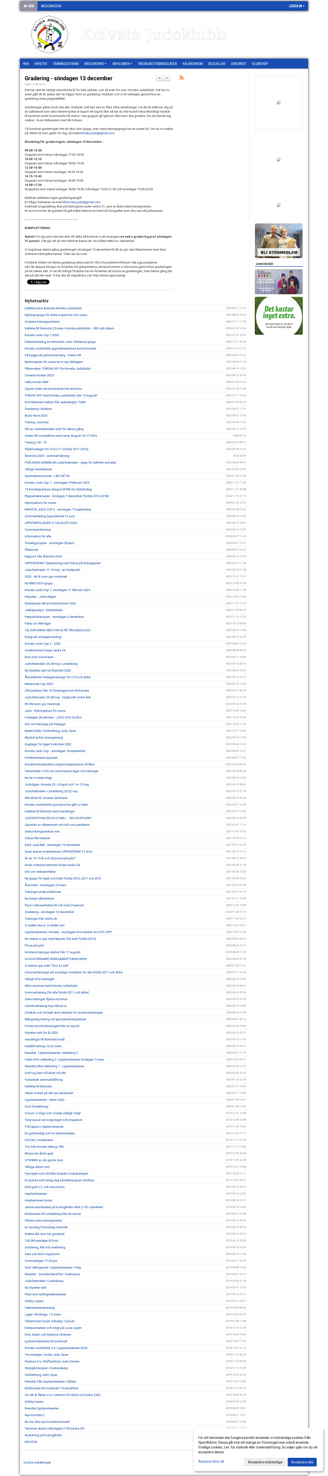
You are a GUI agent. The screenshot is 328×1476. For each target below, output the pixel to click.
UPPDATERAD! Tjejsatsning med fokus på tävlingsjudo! (63, 563)
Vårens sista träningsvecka (43, 1220)
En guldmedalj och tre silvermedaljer (50, 1133)
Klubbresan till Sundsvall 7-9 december (52, 1388)
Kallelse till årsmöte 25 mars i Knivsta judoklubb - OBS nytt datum (69, 328)
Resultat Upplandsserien (42, 1408)
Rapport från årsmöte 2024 (43, 556)
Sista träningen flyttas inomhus (46, 999)
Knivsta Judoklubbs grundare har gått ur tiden (56, 804)
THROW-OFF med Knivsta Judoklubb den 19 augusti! (61, 395)
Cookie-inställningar (37, 1462)
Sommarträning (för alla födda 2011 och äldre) (57, 992)
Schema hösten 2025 (39, 375)
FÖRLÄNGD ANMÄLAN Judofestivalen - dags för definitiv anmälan (70, 462)
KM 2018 (31, 1442)
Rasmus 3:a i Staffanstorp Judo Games (52, 1361)
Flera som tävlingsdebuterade (45, 1294)
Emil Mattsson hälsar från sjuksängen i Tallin (55, 402)
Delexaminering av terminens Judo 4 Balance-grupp (60, 342)
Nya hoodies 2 (35, 1415)
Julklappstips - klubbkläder (44, 610)
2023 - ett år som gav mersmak (46, 576)
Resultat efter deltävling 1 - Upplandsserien (54, 1066)
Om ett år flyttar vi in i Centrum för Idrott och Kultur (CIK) (63, 1395)
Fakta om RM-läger (38, 623)
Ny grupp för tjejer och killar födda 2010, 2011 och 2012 (63, 878)
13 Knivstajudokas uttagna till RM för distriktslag (58, 489)
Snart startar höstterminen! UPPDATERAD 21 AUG (58, 851)
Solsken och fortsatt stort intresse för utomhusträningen (64, 1012)
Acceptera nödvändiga (265, 1462)
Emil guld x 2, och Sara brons (45, 1187)
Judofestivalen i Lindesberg (44, 1281)
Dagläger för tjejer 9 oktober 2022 (48, 744)
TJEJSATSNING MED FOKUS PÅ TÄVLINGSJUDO (58, 630)
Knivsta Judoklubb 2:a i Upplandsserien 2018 (56, 1348)
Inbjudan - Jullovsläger (40, 596)
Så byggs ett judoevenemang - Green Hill (53, 355)
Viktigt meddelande (38, 469)
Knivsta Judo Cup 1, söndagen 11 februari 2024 (57, 590)
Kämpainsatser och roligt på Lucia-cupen (53, 1328)
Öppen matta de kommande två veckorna (53, 389)
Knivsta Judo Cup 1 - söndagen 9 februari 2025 (57, 482)
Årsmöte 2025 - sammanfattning (47, 456)
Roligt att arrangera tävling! (43, 637)
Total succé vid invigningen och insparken (53, 1120)
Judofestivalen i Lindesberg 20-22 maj (51, 791)
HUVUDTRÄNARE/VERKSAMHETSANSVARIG (56, 959)
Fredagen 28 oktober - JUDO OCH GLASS (53, 717)
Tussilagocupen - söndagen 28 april (49, 543)
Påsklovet (31, 549)
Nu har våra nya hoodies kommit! (47, 1422)
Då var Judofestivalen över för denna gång (54, 429)
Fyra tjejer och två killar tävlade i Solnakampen (56, 1173)
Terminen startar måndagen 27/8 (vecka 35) (55, 1428)
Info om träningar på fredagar (45, 724)
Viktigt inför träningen (40, 979)
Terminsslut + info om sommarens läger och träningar (61, 771)
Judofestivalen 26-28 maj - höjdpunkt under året (58, 697)
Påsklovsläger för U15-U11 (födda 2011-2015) (56, 449)
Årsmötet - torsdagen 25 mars (45, 885)
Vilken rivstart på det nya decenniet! (49, 1093)
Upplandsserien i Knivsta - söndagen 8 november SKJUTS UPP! (68, 932)
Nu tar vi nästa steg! (38, 778)
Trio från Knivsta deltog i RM (44, 1147)
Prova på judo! (34, 945)
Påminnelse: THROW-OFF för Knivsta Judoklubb (58, 368)
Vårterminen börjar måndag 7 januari (50, 1321)
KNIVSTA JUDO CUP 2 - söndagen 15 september (58, 509)
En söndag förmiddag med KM (46, 1227)
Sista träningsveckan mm (42, 831)
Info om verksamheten (40, 871)
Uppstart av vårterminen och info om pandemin (57, 825)
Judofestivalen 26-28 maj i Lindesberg (51, 664)
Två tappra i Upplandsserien (44, 1126)
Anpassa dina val (211, 1461)
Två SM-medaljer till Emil (41, 1240)
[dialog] (258, 1449)
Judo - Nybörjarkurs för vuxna (45, 710)
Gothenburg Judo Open (41, 1375)
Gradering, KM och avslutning (45, 1247)
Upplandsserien (36, 1193)
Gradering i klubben (38, 409)
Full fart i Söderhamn (39, 1140)
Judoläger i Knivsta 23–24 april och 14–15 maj (57, 784)
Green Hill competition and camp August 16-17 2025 (61, 435)
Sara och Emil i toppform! (42, 1254)
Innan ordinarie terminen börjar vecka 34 (52, 865)
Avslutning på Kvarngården (43, 1435)
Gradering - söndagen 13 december (69, 78)
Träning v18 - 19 (35, 442)
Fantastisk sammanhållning (44, 1079)
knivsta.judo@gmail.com (97, 133)
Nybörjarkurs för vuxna (40, 503)
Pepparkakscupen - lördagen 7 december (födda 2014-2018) (67, 496)
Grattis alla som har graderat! (45, 1234)
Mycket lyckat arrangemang (44, 737)
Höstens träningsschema (42, 321)
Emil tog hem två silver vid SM (45, 1073)
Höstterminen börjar (38, 1200)
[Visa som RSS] (182, 78)
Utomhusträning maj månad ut (46, 1006)
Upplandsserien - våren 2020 (44, 1100)
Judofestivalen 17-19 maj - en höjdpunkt (52, 570)
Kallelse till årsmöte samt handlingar (50, 811)
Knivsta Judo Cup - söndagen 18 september (55, 751)
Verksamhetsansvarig (40, 1307)
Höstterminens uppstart (41, 757)
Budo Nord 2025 (36, 415)
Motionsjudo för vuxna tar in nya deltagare (54, 362)
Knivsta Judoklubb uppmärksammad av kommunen (60, 348)
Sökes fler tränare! (37, 838)
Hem (30, 6)
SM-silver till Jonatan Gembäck (46, 798)
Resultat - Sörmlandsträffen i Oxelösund (52, 1274)
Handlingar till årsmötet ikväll (45, 1039)
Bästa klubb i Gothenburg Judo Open (50, 731)
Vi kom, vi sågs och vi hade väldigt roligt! (53, 1113)
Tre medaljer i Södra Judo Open (46, 1354)
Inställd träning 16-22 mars (43, 1046)
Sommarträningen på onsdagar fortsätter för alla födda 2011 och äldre (73, 972)
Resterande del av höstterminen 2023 (50, 603)
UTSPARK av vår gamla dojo (44, 1160)
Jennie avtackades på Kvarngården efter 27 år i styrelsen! (64, 1207)
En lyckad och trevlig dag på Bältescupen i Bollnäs (59, 1180)
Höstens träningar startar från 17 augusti (52, 952)
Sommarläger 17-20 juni (41, 1261)
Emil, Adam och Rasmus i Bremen (48, 1334)
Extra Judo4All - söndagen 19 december (52, 845)
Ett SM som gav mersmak (42, 704)
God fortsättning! (37, 1106)
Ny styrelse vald (35, 1287)
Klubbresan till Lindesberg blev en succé (53, 1214)
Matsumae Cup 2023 (39, 684)
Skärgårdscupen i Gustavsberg (46, 1368)
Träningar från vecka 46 (41, 918)
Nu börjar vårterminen (39, 898)
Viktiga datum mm (37, 1167)
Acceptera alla (302, 1462)
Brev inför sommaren (39, 657)
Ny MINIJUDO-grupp (39, 583)
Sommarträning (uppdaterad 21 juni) (50, 516)
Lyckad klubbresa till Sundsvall (46, 1341)
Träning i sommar (37, 422)
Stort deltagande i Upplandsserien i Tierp (53, 1267)
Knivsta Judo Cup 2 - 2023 (43, 643)
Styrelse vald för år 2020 (41, 1032)
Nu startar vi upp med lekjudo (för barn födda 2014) (60, 939)
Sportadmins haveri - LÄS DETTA (47, 476)
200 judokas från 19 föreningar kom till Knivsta (57, 690)
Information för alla (38, 536)
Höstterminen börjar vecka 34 (45, 650)
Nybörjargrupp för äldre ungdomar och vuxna (56, 315)
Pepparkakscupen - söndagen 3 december (54, 617)
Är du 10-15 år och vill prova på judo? (50, 858)
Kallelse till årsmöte (38, 1086)
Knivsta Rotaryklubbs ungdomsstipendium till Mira (59, 764)
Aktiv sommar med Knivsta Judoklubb (51, 986)
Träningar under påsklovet (43, 892)
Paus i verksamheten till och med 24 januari (54, 905)
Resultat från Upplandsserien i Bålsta (50, 1381)
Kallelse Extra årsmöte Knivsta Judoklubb (53, 308)
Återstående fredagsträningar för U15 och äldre (58, 677)
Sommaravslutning (38, 529)
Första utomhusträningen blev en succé (52, 1026)
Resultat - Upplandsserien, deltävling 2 (51, 1053)
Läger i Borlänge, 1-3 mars (43, 1314)
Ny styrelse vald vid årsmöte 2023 (48, 670)
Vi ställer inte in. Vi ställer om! (45, 925)
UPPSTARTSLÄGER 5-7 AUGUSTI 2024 (51, 523)
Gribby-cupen (34, 1301)
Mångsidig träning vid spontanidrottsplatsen (55, 1019)
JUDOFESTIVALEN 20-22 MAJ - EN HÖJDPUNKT (58, 818)
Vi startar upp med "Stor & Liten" (47, 965)
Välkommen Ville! (37, 382)
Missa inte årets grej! (39, 1153)
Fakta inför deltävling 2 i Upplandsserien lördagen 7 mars (64, 1059)
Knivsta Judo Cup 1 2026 (42, 335)
